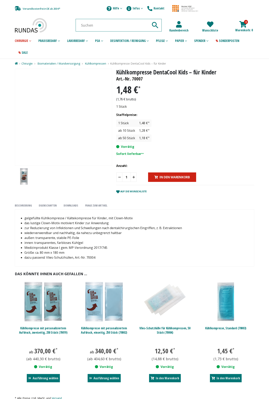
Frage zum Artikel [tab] (96, 205)
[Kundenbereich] (179, 24)
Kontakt (159, 8)
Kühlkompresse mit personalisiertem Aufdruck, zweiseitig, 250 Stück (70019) (43, 330)
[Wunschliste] (210, 24)
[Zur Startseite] (16, 63)
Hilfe (116, 8)
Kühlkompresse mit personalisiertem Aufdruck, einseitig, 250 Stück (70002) (104, 330)
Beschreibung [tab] (23, 205)
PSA (97, 41)
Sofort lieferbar (128, 154)
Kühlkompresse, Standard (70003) (225, 328)
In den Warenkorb (175, 177)
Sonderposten (229, 41)
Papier (179, 41)
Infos (136, 8)
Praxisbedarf (47, 41)
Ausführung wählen (45, 378)
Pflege (160, 41)
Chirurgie (21, 41)
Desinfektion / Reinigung (128, 41)
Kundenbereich (178, 30)
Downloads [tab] (71, 205)
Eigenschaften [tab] (48, 205)
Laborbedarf (76, 41)
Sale (25, 52)
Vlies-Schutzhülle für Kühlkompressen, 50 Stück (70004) (164, 330)
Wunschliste (210, 30)
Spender (199, 41)
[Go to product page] (43, 301)
